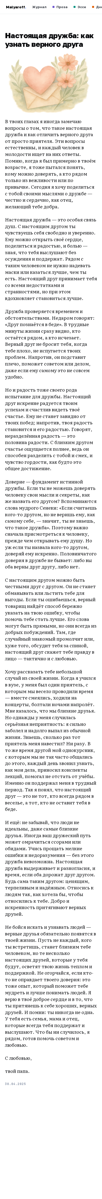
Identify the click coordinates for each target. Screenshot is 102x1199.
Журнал (39, 7)
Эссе (81, 7)
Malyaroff (16, 7)
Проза (62, 7)
